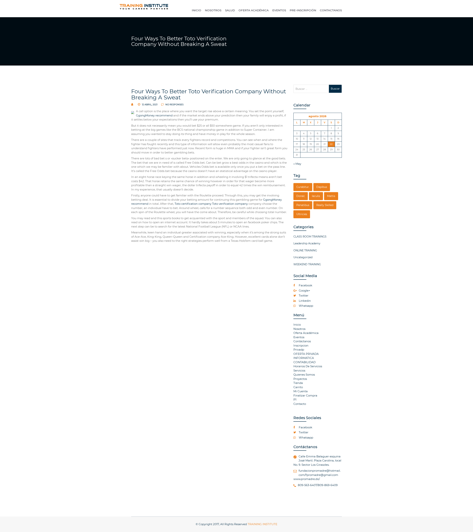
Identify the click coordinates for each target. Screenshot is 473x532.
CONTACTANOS (331, 10)
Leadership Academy (306, 243)
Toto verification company (230, 203)
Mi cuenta (300, 391)
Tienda (298, 383)
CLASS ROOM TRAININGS (309, 236)
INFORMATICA (303, 358)
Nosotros (299, 329)
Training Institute (262, 524)
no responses (174, 104)
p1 (294, 399)
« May (297, 163)
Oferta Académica (306, 333)
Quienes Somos (304, 374)
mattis (331, 196)
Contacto (299, 404)
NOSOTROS (213, 10)
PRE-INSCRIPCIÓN (303, 10)
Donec (300, 196)
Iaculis (316, 196)
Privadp (298, 349)
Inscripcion (300, 345)
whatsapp (305, 305)
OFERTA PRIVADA (306, 354)
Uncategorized (302, 257)
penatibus (302, 205)
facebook (305, 285)
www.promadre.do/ (306, 479)
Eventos (298, 337)
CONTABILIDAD (304, 362)
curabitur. (302, 187)
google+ (304, 290)
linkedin (304, 300)
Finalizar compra (305, 395)
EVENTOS (279, 10)
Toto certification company (193, 203)
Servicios (299, 370)
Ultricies (301, 214)
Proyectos (300, 379)
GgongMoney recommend (154, 115)
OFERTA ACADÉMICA (254, 10)
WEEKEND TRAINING (307, 264)
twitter (303, 295)
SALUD (230, 10)
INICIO (196, 10)
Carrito (298, 387)
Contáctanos (302, 341)
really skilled (324, 205)
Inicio (297, 324)
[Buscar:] (311, 89)
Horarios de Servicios (307, 366)
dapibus (321, 187)
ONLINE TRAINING (305, 250)
